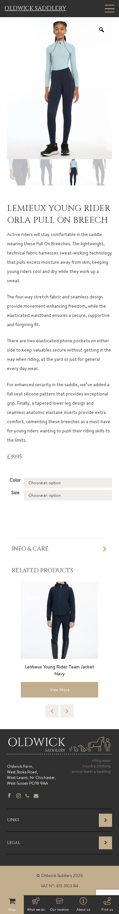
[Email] (36, 796)
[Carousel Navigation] (59, 711)
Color (15, 480)
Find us (107, 909)
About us (83, 909)
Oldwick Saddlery (35, 9)
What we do (36, 909)
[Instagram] (18, 796)
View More (59, 690)
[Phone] (27, 796)
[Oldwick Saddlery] (59, 751)
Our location (59, 909)
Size (15, 492)
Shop (12, 909)
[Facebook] (9, 796)
